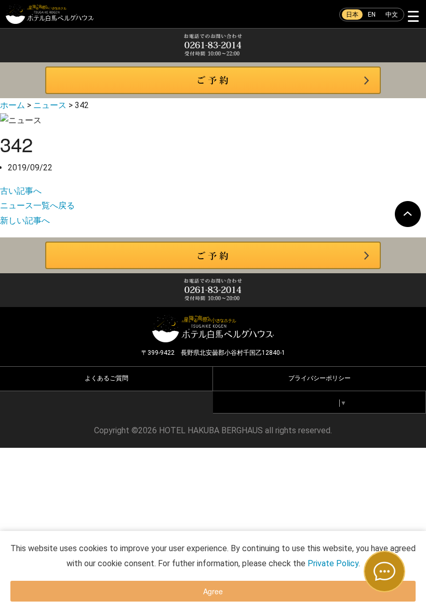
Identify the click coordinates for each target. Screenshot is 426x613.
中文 (391, 14)
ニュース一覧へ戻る (37, 205)
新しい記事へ (25, 220)
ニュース (49, 105)
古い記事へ (21, 191)
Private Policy (333, 563)
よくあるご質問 (106, 378)
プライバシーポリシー (319, 378)
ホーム (12, 105)
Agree (213, 591)
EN (372, 14)
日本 (352, 14)
